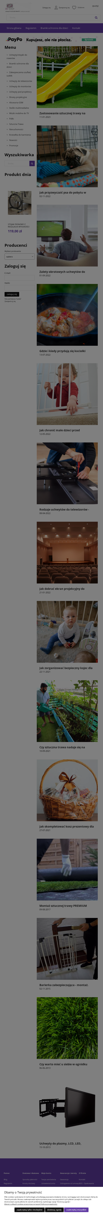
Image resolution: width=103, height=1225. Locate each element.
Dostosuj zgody (54, 1210)
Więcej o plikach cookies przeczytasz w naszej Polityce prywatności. (30, 1204)
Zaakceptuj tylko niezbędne (30, 1210)
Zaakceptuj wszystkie (76, 1210)
